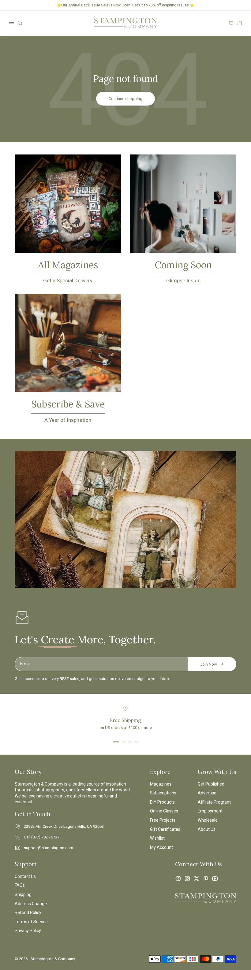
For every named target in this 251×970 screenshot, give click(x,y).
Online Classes (164, 810)
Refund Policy (28, 912)
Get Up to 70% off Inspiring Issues (160, 5)
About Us (206, 829)
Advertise (207, 792)
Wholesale (208, 820)
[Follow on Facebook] (178, 878)
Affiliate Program (214, 802)
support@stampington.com (48, 847)
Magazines (160, 784)
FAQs (20, 885)
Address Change (31, 903)
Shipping (23, 894)
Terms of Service (31, 921)
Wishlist (157, 838)
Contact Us (25, 876)
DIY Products (162, 802)
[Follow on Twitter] (196, 878)
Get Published (211, 784)
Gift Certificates (165, 829)
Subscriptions (163, 792)
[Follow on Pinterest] (206, 878)
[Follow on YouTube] (215, 878)
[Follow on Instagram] (187, 878)
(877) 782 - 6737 (45, 837)
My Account (161, 847)
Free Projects (162, 820)
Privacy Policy (28, 930)
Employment (210, 810)
